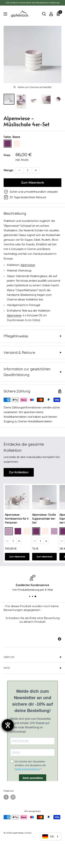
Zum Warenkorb (32, 182)
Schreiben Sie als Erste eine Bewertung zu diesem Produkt (33, 619)
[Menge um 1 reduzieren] (19, 170)
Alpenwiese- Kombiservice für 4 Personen (17, 518)
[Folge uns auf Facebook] (6, 797)
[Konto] (51, 14)
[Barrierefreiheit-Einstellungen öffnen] (8, 725)
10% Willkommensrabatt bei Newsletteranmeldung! (32, 2)
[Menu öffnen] (5, 14)
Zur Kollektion (18, 472)
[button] (32, 619)
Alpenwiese (28, 265)
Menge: (8, 170)
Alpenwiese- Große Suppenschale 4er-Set (44, 518)
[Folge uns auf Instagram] (13, 797)
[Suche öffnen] (44, 14)
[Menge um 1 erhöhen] (36, 170)
